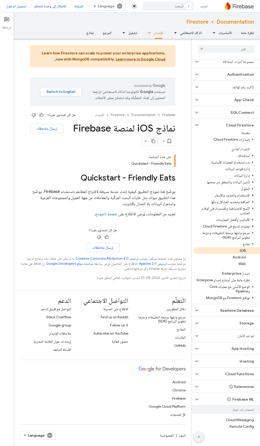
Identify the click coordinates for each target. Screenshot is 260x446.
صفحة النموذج (106, 214)
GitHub (180, 345)
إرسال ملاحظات (46, 128)
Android (179, 382)
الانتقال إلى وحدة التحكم (50, 6)
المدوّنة (79, 6)
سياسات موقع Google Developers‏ (69, 263)
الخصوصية (167, 435)
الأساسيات (225, 32)
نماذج (90, 32)
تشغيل (132, 32)
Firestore (197, 22)
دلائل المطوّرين (176, 309)
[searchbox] (226, 49)
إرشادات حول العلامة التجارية (52, 341)
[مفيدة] (41, 115)
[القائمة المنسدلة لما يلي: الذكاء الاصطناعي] (174, 33)
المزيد (204, 6)
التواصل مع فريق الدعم (56, 309)
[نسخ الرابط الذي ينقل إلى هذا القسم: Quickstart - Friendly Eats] (76, 178)
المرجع (107, 32)
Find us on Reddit (114, 317)
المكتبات (180, 337)
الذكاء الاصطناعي (191, 32)
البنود (182, 435)
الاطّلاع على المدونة (115, 309)
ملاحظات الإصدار (60, 333)
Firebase (168, 115)
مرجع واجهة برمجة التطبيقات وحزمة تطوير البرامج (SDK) (162, 319)
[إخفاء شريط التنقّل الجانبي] (199, 437)
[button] (230, 61)
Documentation (235, 22)
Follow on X (119, 325)
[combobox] (168, 6)
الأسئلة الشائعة (62, 349)
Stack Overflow (58, 317)
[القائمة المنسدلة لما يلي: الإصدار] (148, 33)
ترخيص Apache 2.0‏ (153, 263)
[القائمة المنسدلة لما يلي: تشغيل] (122, 33)
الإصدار (158, 32)
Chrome (179, 390)
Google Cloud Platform (167, 406)
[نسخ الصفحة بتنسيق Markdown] (153, 141)
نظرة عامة (247, 32)
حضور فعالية (120, 341)
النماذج (181, 329)
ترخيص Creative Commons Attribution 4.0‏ (106, 258)
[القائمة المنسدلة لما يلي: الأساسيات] (212, 33)
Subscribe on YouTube (110, 333)
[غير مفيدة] (34, 115)
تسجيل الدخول (16, 6)
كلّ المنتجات (178, 414)
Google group (59, 325)
